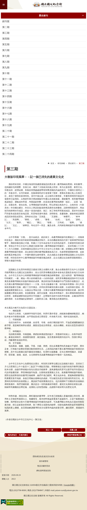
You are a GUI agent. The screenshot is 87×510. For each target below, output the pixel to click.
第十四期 (7, 96)
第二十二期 (8, 142)
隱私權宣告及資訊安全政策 (43, 456)
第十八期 (7, 119)
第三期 (5, 33)
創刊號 (5, 21)
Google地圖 (69, 485)
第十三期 (7, 90)
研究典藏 (61, 163)
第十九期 (7, 125)
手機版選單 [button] (3, 4)
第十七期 (7, 113)
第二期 (5, 27)
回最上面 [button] (73, 430)
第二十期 (7, 131)
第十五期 (7, 102)
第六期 (5, 50)
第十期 (5, 73)
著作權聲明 (43, 461)
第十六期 (7, 108)
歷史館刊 (71, 163)
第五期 (5, 44)
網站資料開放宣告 (43, 471)
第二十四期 (8, 154)
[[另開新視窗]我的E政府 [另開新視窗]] (3, 502)
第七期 (5, 56)
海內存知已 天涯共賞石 (18, 435)
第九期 (5, 67)
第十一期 (7, 79)
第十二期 (7, 84)
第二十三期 (8, 148)
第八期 (5, 61)
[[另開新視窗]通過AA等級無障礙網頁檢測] (14, 502)
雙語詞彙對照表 (43, 466)
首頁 (52, 163)
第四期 (5, 38)
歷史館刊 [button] (43, 15)
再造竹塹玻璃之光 (74, 435)
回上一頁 (49, 430)
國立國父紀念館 (47, 4)
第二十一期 (8, 136)
